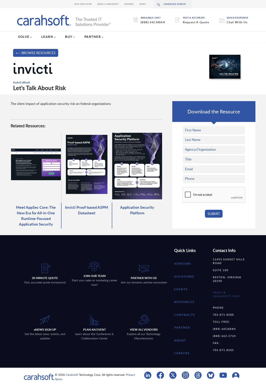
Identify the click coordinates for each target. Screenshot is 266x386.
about (180, 340)
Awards (129, 4)
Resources (184, 302)
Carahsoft (72, 375)
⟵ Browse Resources (35, 53)
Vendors (182, 264)
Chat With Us (237, 22)
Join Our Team (83, 4)
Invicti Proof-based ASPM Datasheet (86, 210)
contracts (184, 315)
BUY (69, 36)
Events (181, 289)
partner (182, 327)
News (142, 4)
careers (182, 353)
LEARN (47, 36)
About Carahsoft (108, 4)
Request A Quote (196, 22)
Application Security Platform (137, 210)
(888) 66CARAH (153, 22)
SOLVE (24, 36)
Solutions (184, 276)
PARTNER (92, 36)
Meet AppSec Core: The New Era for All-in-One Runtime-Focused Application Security (36, 216)
